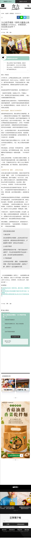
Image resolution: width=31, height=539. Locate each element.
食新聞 (6, 13)
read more (8, 342)
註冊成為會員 (20, 524)
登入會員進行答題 (15, 336)
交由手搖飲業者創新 (10, 331)
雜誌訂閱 (19, 529)
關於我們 (4, 529)
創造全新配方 (8, 327)
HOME (2, 13)
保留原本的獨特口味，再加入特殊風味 (14, 323)
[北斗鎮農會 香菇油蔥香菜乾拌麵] (15, 429)
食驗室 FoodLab (8, 1)
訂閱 (8, 524)
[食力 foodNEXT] (15, 7)
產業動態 (12, 13)
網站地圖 (27, 529)
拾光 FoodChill (23, 1)
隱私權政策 (12, 529)
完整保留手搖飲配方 (10, 319)
